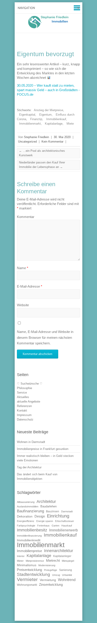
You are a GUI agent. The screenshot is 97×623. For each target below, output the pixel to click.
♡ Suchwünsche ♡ (29, 383)
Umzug (56, 575)
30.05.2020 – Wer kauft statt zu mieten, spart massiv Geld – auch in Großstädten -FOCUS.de (48, 90)
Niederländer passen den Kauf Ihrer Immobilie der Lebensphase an (42, 165)
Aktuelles (23, 397)
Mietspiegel (68, 560)
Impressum (24, 415)
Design (40, 516)
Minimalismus (26, 565)
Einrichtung (58, 515)
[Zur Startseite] (48, 22)
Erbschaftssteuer (64, 521)
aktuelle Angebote (28, 401)
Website (23, 305)
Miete (70, 123)
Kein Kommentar (52, 141)
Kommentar (25, 217)
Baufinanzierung (30, 511)
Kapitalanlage (53, 123)
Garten (55, 525)
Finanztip (36, 119)
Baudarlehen (48, 506)
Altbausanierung (26, 502)
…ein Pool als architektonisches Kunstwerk (42, 153)
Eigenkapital (27, 114)
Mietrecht (53, 560)
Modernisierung (46, 565)
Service (22, 392)
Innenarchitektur (58, 550)
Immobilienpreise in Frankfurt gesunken (42, 449)
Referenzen (24, 406)
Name (22, 268)
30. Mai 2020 (62, 137)
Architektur (46, 501)
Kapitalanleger (62, 556)
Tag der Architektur (29, 467)
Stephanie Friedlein (36, 137)
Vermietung (48, 580)
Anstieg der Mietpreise (48, 110)
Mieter (20, 560)
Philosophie (24, 388)
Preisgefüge (50, 570)
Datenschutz (25, 419)
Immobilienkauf (56, 119)
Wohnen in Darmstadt (31, 442)
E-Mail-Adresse (29, 286)
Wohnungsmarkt (27, 584)
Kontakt (22, 410)
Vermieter (27, 579)
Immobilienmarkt (30, 123)
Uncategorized (27, 141)
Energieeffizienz (25, 521)
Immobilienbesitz (32, 530)
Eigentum (45, 114)
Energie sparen (44, 521)
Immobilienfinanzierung (29, 535)
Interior (21, 556)
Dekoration (24, 516)
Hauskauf (66, 525)
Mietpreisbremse (35, 560)
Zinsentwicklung (51, 584)
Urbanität (67, 575)
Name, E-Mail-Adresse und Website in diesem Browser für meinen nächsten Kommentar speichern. (45, 337)
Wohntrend (67, 580)
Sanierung (65, 570)
